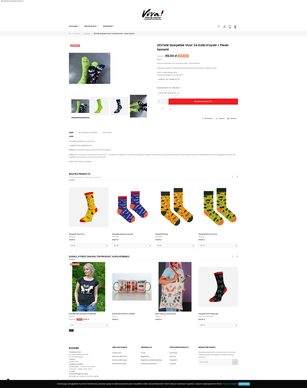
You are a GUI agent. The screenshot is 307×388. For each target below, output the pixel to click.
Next (148, 106)
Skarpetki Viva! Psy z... (77, 234)
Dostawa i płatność (119, 356)
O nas (143, 353)
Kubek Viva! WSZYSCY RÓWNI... (124, 314)
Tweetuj (221, 118)
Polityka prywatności (149, 363)
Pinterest (233, 118)
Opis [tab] (71, 132)
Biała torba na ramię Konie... (166, 314)
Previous (70, 106)
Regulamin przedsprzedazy (151, 360)
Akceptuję (244, 384)
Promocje (173, 353)
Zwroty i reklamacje (119, 360)
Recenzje (107, 132)
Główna (114, 316)
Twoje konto (116, 353)
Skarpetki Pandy (161, 234)
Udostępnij (208, 118)
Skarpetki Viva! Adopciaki (208, 314)
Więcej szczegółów (230, 384)
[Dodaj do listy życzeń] (162, 109)
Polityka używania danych (13, 1)
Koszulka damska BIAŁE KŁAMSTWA (82, 314)
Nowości (173, 356)
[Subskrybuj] (235, 362)
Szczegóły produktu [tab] (88, 132)
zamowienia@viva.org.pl (78, 374)
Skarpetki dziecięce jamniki (122, 234)
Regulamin (145, 356)
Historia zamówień (119, 363)
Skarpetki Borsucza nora (207, 234)
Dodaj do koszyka (204, 101)
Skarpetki (72, 236)
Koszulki (71, 316)
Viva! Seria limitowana (206, 316)
